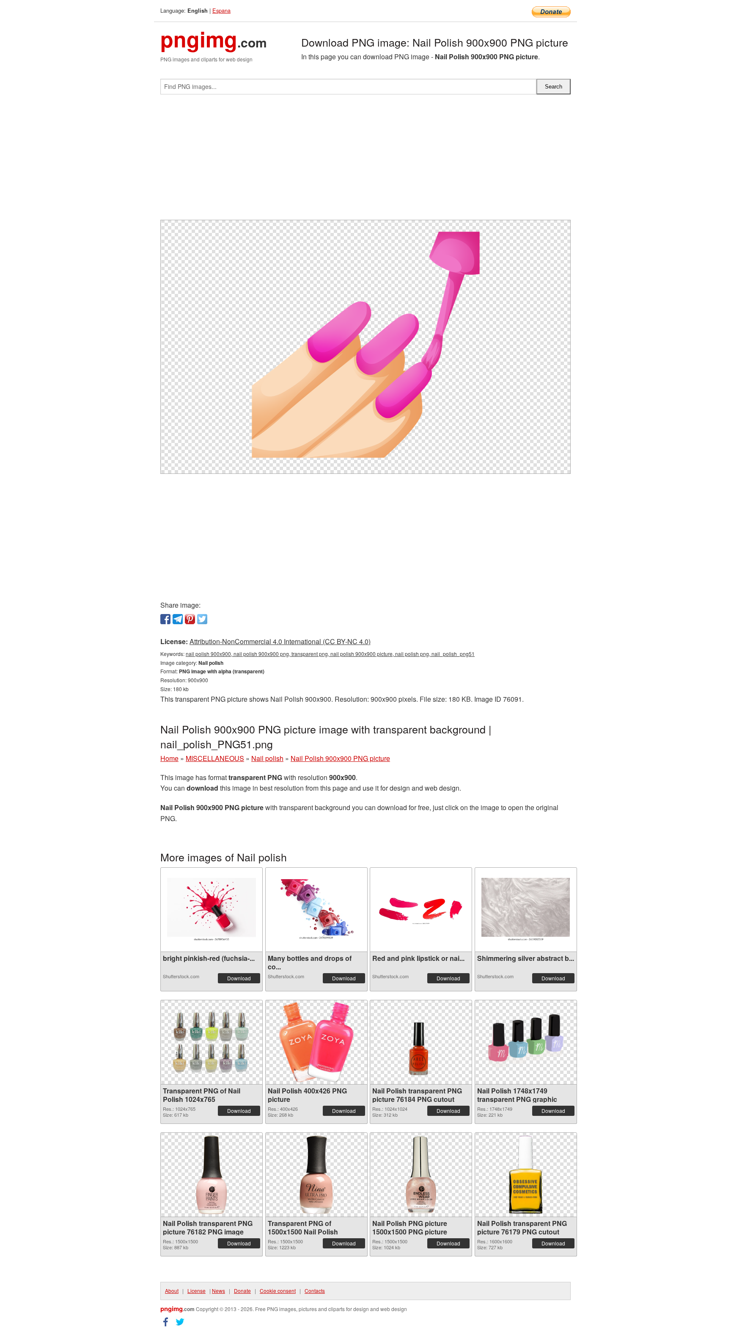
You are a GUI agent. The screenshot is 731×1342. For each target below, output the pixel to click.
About (172, 1290)
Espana (221, 10)
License (196, 1290)
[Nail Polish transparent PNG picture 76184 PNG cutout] (421, 1042)
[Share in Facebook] (165, 619)
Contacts (315, 1290)
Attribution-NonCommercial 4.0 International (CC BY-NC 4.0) (280, 641)
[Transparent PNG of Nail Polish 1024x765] (211, 1042)
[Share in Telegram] (178, 619)
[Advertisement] (365, 160)
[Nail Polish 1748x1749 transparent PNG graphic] (526, 1042)
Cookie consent (278, 1290)
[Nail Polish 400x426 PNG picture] (316, 1042)
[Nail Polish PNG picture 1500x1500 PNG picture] (421, 1174)
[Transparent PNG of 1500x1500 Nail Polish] (316, 1174)
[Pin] (190, 619)
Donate (242, 1290)
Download (239, 978)
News (218, 1290)
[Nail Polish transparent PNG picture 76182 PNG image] (211, 1174)
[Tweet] (202, 619)
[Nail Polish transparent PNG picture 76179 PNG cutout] (526, 1174)
